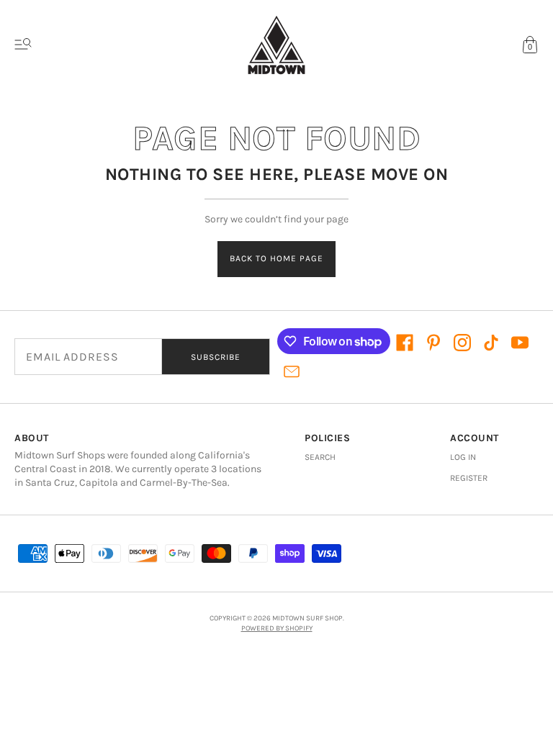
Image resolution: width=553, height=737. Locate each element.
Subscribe (215, 357)
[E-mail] (291, 371)
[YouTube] (520, 342)
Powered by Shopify (277, 628)
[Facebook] (404, 342)
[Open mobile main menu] (23, 44)
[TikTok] (491, 342)
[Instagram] (462, 342)
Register (468, 478)
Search (320, 457)
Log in (463, 457)
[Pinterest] (433, 342)
